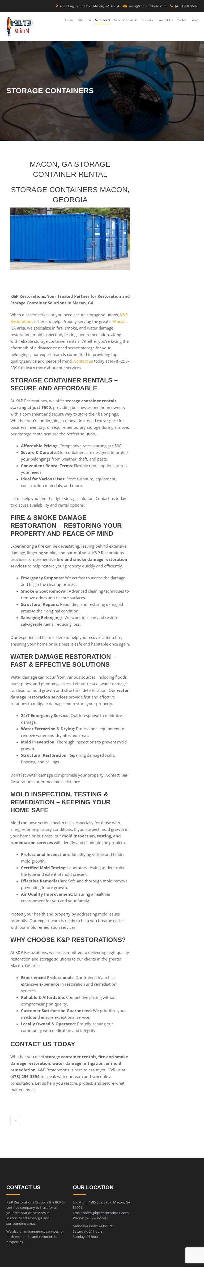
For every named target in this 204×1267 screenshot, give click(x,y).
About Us (84, 20)
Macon (119, 321)
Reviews (147, 20)
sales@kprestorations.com (147, 6)
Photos (181, 20)
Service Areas (123, 20)
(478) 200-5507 (186, 6)
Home (69, 20)
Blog (194, 20)
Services (101, 20)
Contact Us (165, 20)
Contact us (83, 361)
